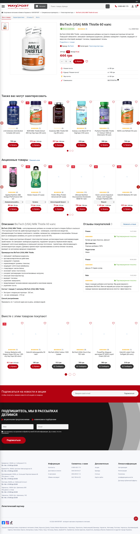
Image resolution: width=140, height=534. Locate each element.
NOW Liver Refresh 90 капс (127, 131)
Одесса (10, 530)
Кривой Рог (63, 530)
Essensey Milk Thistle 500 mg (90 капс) (58, 132)
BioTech (71, 46)
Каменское (109, 530)
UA (137, 1)
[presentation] (1, 123)
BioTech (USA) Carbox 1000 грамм (58, 353)
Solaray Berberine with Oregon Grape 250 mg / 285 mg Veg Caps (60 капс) (13, 354)
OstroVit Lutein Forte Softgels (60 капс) (127, 353)
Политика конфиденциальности (125, 475)
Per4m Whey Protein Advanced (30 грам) (58, 196)
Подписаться (129, 393)
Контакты (51, 467)
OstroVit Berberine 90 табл (127, 195)
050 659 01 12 (76, 474)
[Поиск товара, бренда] (108, 6)
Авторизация (122, 467)
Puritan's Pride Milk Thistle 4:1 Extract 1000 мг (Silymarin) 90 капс (104, 133)
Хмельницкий (88, 527)
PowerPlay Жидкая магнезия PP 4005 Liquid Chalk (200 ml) (104, 354)
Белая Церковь (80, 530)
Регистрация (122, 471)
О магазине (52, 474)
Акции (97, 467)
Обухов (102, 530)
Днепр (47, 527)
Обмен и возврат (54, 477)
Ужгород (50, 530)
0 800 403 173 (123, 6)
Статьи (97, 474)
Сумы (36, 530)
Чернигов (103, 527)
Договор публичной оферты (127, 480)
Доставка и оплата (54, 471)
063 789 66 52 (76, 477)
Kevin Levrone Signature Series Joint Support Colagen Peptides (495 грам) (104, 198)
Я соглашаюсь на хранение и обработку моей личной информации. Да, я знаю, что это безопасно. (31, 432)
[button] (3, 6)
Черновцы (71, 527)
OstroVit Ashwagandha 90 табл (35, 353)
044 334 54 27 (76, 471)
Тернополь (79, 527)
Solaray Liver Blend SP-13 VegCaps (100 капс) (81, 132)
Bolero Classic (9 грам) (35, 195)
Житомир (110, 527)
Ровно (41, 530)
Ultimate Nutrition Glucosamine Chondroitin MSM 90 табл (81, 197)
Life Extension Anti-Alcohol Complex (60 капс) (13, 132)
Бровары (97, 530)
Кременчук (71, 530)
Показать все (34, 160)
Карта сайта (99, 477)
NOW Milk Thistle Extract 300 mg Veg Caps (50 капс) (36, 132)
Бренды (97, 471)
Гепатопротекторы (96, 46)
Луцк (45, 530)
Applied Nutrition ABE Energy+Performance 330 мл (13, 197)
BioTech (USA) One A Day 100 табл (81, 353)
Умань (56, 530)
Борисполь (89, 530)
